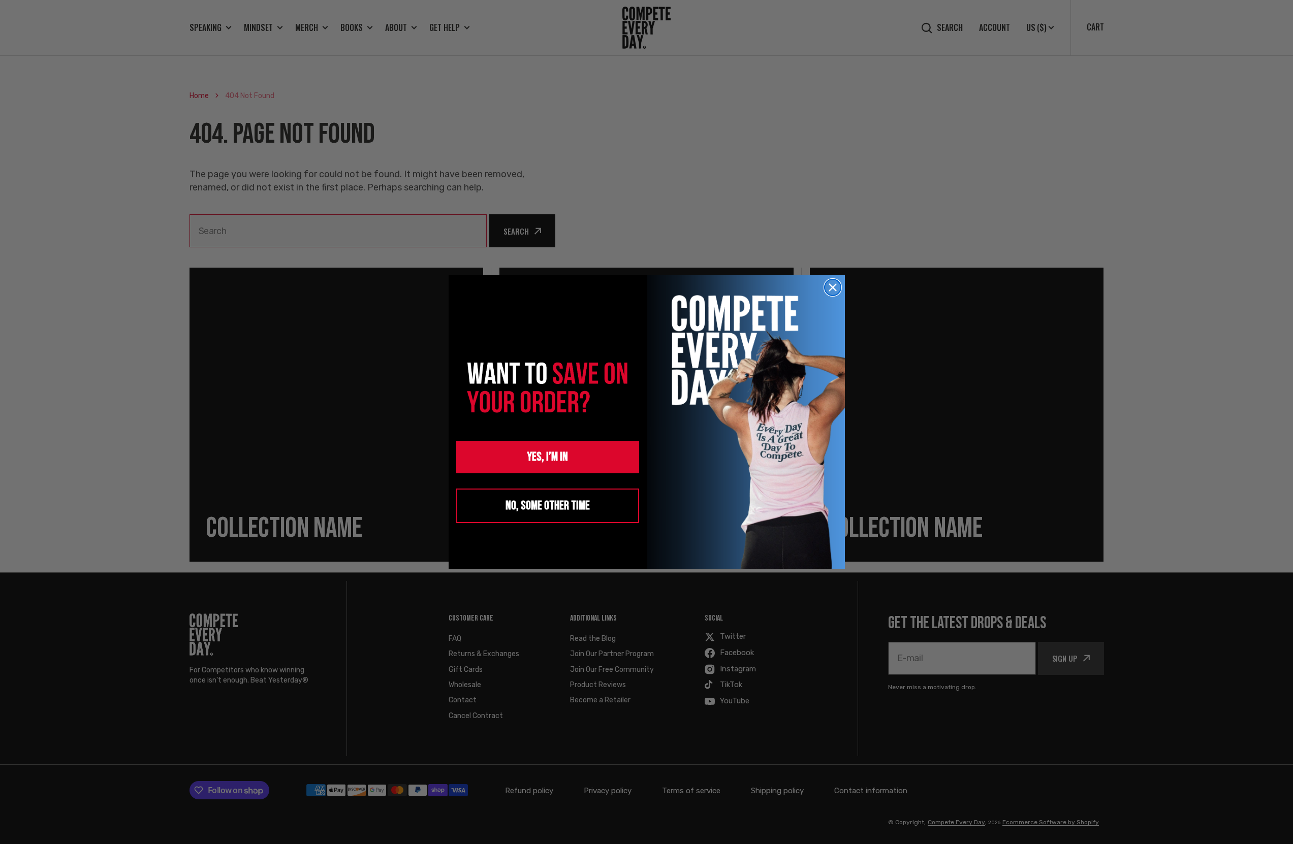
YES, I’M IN (547, 456)
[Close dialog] (833, 287)
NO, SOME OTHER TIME (548, 505)
